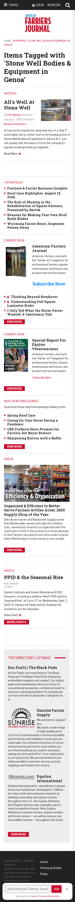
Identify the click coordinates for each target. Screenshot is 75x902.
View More (14, 321)
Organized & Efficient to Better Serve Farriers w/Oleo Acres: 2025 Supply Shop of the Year (34, 510)
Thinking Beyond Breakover (34, 297)
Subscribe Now (41, 377)
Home (7, 40)
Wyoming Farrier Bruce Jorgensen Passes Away (35, 225)
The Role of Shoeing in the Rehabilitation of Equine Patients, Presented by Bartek (35, 206)
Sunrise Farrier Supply (50, 712)
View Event (11, 615)
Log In (39, 5)
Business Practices (15, 124)
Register (54, 5)
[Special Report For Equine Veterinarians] (16, 355)
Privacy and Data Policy (50, 868)
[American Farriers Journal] (16, 261)
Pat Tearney (13, 114)
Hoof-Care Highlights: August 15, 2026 (34, 195)
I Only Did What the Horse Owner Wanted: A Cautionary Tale (35, 312)
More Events (16, 622)
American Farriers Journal (49, 248)
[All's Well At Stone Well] (56, 110)
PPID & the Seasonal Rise (33, 577)
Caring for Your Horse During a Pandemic (32, 422)
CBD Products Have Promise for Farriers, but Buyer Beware (33, 431)
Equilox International (49, 778)
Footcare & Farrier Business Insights (37, 188)
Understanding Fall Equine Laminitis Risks (31, 304)
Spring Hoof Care (21, 415)
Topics (13, 5)
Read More (11, 153)
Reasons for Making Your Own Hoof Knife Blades (37, 217)
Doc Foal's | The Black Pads (32, 667)
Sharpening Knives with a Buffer (34, 438)
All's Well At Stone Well (19, 105)
